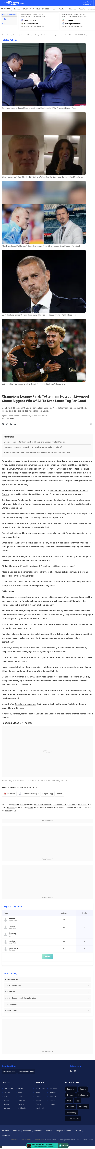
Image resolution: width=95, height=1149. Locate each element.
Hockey (70, 1095)
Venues (7, 1108)
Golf (69, 1101)
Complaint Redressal (63, 1131)
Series (20, 1088)
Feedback (27, 1131)
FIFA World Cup (13, 979)
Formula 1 (71, 1089)
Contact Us (6, 1135)
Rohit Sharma (12, 1010)
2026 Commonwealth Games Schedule (21, 998)
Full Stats (47, 957)
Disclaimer (38, 1131)
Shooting (83, 1107)
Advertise (5, 1131)
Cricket (16, 804)
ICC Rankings (12, 1004)
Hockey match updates (43, 804)
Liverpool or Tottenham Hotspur (52, 465)
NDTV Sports (82, 804)
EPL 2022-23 (54, 1088)
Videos (6, 1100)
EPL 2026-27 (28, 9)
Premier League (9, 605)
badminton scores (60, 804)
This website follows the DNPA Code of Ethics (28, 1140)
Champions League (48, 638)
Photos (20, 1096)
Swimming (71, 1113)
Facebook (11, 807)
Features (63, 9)
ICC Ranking (22, 1108)
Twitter (30, 807)
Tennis (83, 1089)
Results (82, 9)
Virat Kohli (11, 992)
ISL (5, 19)
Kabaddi (70, 1107)
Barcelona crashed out (25, 704)
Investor (49, 1131)
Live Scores (8, 1088)
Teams (6, 1104)
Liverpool (11, 794)
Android (8, 810)
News (54, 9)
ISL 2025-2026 (42, 9)
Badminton (83, 1095)
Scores (17, 9)
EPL (5, 23)
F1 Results (72, 804)
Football (5, 9)
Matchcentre (41, 1108)
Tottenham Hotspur (31, 794)
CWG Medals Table (14, 985)
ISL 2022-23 (40, 1088)
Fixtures (72, 9)
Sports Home (6, 35)
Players (21, 1104)
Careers (78, 1131)
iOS (15, 810)
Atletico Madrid (32, 618)
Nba (77, 1101)
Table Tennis (73, 1118)
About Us (16, 1131)
